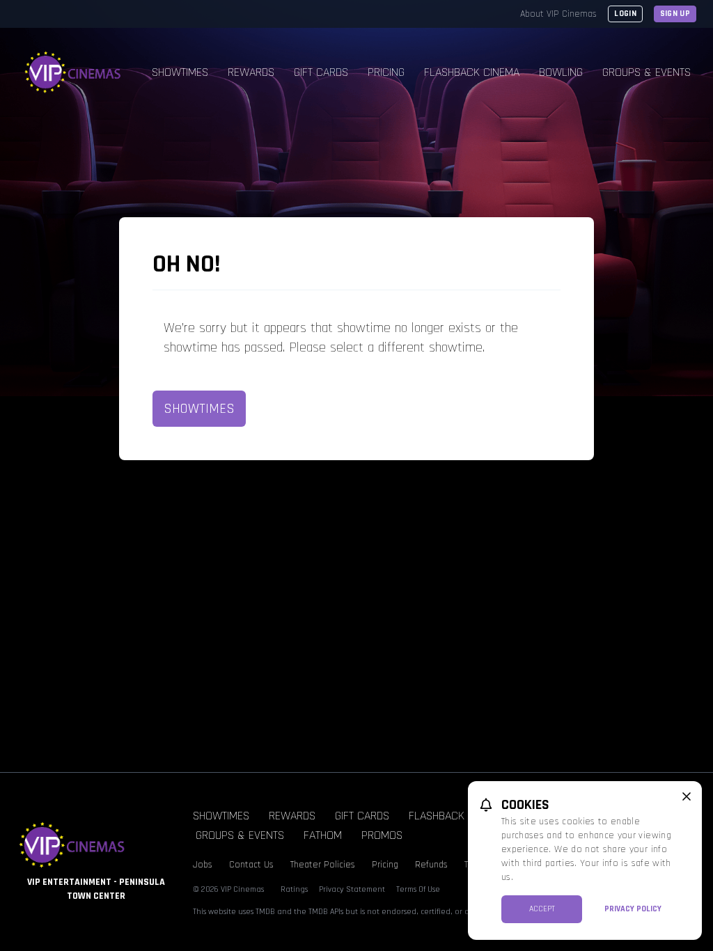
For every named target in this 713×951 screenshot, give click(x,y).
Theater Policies (322, 864)
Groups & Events (646, 72)
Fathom (323, 835)
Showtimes (180, 72)
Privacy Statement (352, 889)
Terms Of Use (418, 889)
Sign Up (675, 13)
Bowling (561, 72)
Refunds (431, 864)
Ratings (294, 889)
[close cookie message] (687, 796)
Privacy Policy (632, 909)
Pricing (386, 72)
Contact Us (251, 864)
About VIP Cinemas (558, 14)
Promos (381, 835)
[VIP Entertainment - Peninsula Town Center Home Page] (73, 72)
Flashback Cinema (471, 72)
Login (625, 13)
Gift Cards (321, 72)
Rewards (251, 72)
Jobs (202, 864)
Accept (542, 909)
